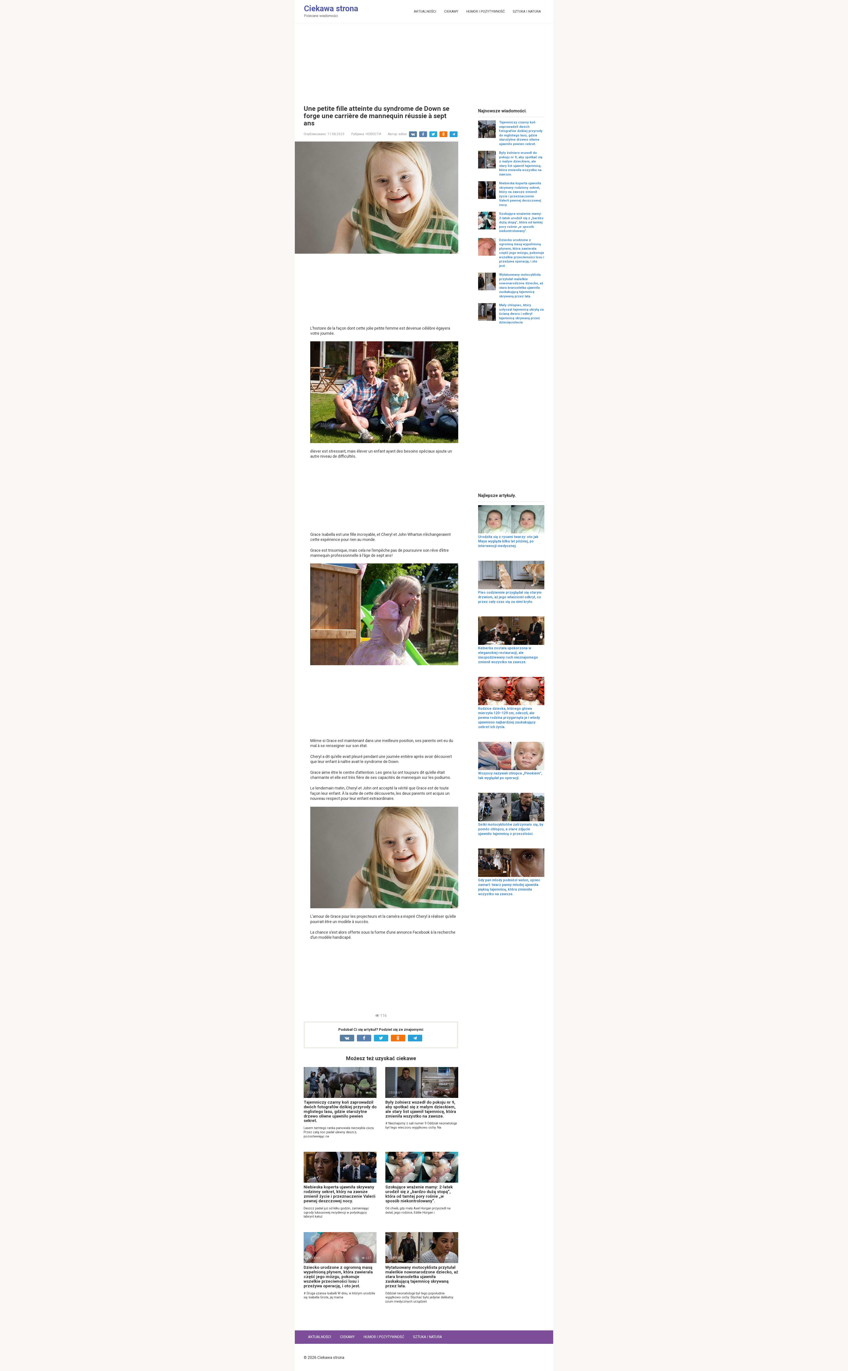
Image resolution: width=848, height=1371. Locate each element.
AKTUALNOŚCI (425, 11)
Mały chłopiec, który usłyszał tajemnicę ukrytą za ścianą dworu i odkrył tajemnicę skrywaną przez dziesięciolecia (521, 313)
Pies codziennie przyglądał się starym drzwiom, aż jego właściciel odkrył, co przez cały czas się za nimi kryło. (509, 597)
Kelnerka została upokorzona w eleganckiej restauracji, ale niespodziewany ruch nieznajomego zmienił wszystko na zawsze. (508, 655)
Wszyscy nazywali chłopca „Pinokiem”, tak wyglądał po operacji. (510, 775)
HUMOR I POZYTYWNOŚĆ (485, 11)
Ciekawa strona (331, 8)
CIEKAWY (451, 11)
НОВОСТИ (373, 134)
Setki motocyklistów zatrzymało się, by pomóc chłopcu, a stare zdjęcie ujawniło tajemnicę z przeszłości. (510, 829)
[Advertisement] (424, 61)
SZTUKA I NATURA (527, 11)
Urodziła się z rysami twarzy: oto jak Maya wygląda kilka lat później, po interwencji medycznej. (508, 541)
